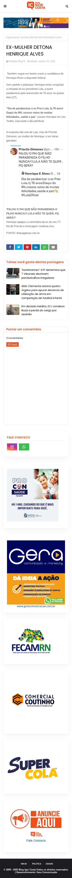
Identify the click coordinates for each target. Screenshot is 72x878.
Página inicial (12, 37)
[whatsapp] (24, 446)
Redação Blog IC (17, 61)
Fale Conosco (36, 840)
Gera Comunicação (47, 872)
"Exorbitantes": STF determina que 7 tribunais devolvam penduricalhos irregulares (43, 274)
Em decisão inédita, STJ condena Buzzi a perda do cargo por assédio (42, 310)
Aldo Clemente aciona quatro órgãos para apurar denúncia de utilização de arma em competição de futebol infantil (42, 292)
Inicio (24, 864)
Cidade (49, 864)
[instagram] (12, 446)
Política (36, 864)
